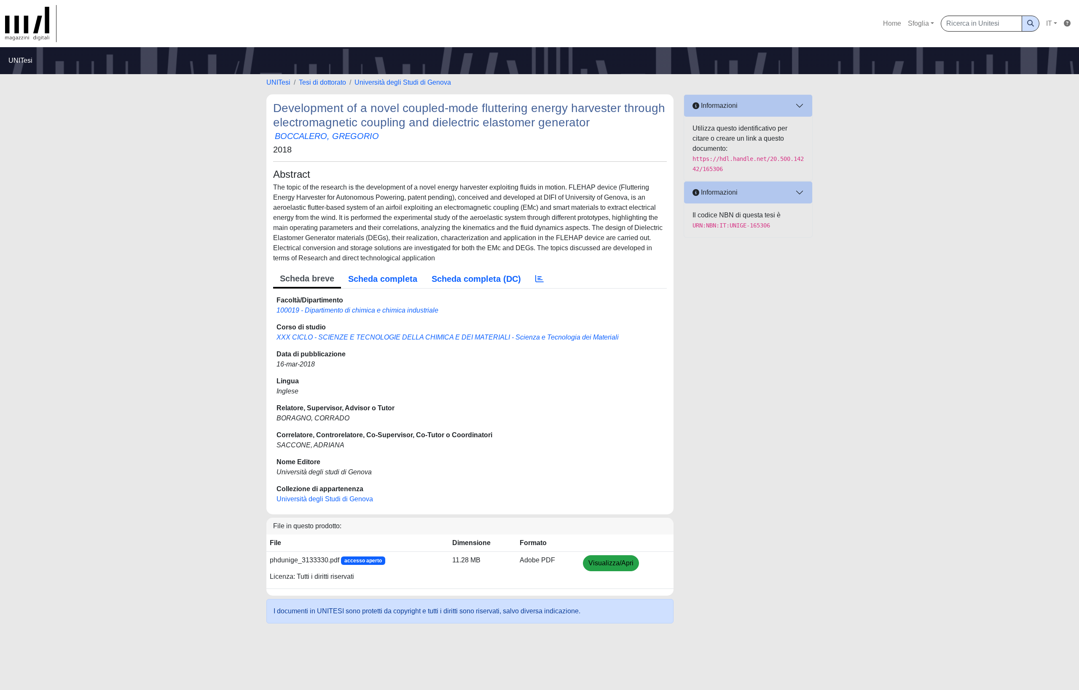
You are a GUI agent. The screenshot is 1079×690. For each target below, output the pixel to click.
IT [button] (1049, 23)
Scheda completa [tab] (382, 278)
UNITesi (278, 82)
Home (892, 23)
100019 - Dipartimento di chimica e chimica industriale (357, 310)
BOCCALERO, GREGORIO (327, 136)
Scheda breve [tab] (307, 278)
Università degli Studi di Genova (402, 82)
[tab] (539, 279)
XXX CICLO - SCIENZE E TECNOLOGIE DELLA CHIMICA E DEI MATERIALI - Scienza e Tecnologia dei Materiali (447, 337)
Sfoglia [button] (918, 23)
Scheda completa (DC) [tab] (476, 278)
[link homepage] (30, 23)
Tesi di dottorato (322, 82)
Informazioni (718, 105)
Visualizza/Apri (610, 563)
